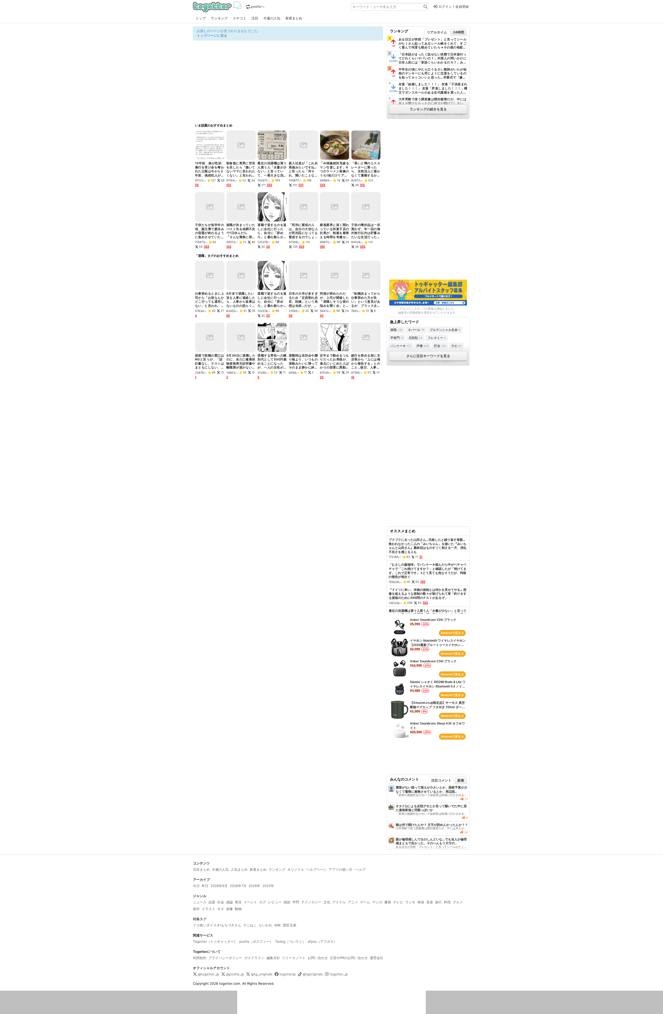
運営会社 (376, 958)
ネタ (220, 909)
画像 (229, 909)
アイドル (339, 902)
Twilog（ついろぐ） (290, 941)
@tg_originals (261, 974)
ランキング (219, 18)
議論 (229, 902)
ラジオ (410, 902)
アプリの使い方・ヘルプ (347, 869)
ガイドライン (254, 958)
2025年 (268, 886)
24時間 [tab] (458, 32)
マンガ (377, 902)
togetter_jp (339, 974)
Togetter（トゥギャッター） (215, 941)
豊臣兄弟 (289, 925)
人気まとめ (239, 869)
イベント (250, 902)
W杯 (277, 925)
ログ (262, 902)
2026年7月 (238, 886)
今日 (196, 886)
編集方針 (273, 958)
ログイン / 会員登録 (453, 6)
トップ (201, 18)
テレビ (398, 902)
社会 (220, 902)
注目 (254, 18)
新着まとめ (293, 18)
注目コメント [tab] (441, 780)
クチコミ (239, 18)
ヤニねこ (250, 925)
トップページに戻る (212, 35)
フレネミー (437, 338)
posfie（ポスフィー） (256, 941)
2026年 (254, 886)
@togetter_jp (208, 974)
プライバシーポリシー (225, 958)
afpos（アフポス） (322, 941)
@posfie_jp (235, 974)
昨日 (205, 886)
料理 (447, 902)
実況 (238, 902)
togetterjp (287, 974)
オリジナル (295, 869)
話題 (211, 902)
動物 (238, 909)
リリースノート (294, 958)
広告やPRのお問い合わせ (349, 958)
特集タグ (199, 919)
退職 (396, 330)
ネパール (416, 330)
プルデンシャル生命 (445, 330)
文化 (326, 902)
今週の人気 (271, 18)
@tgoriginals (313, 974)
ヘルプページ (316, 869)
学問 (295, 902)
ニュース (199, 902)
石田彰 (415, 338)
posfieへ (257, 6)
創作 (196, 909)
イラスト (208, 909)
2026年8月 (219, 886)
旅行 (438, 902)
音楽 (429, 902)
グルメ (458, 902)
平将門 (396, 338)
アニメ (353, 902)
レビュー (275, 902)
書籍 (387, 902)
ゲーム (365, 902)
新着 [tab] (460, 780)
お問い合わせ (318, 958)
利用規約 (199, 958)
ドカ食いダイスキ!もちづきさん (217, 925)
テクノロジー (311, 902)
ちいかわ (265, 925)
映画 (420, 902)
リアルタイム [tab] (437, 32)
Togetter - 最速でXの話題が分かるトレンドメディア (218, 6)
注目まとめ (201, 869)
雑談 (287, 902)
